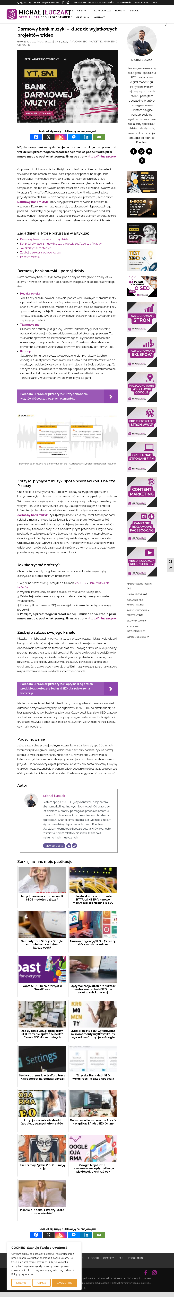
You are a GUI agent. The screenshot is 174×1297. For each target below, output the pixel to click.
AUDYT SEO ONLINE (61, 17)
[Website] (74, 845)
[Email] (99, 137)
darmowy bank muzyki (32, 515)
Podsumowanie (30, 257)
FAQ (155, 3)
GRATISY (81, 17)
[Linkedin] (86, 137)
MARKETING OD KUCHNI (139, 584)
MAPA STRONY (142, 3)
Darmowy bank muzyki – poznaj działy (44, 239)
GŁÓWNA (55, 11)
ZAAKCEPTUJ (64, 1282)
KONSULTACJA (102, 11)
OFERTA (81, 11)
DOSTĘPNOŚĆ (124, 3)
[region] (44, 1266)
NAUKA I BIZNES (135, 594)
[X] (49, 137)
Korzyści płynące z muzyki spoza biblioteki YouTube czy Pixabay (61, 243)
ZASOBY (81, 583)
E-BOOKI (134, 11)
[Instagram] (61, 137)
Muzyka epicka (30, 293)
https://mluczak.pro (102, 156)
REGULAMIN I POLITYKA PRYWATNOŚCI (94, 3)
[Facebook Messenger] (74, 137)
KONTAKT (99, 17)
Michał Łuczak (45, 41)
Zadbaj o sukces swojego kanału (40, 252)
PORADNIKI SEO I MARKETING (86, 41)
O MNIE (69, 11)
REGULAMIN (135, 1258)
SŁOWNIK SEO (134, 620)
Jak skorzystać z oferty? (35, 248)
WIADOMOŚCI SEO (136, 637)
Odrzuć (41, 1282)
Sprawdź (21, 1282)
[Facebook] (36, 137)
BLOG (118, 11)
